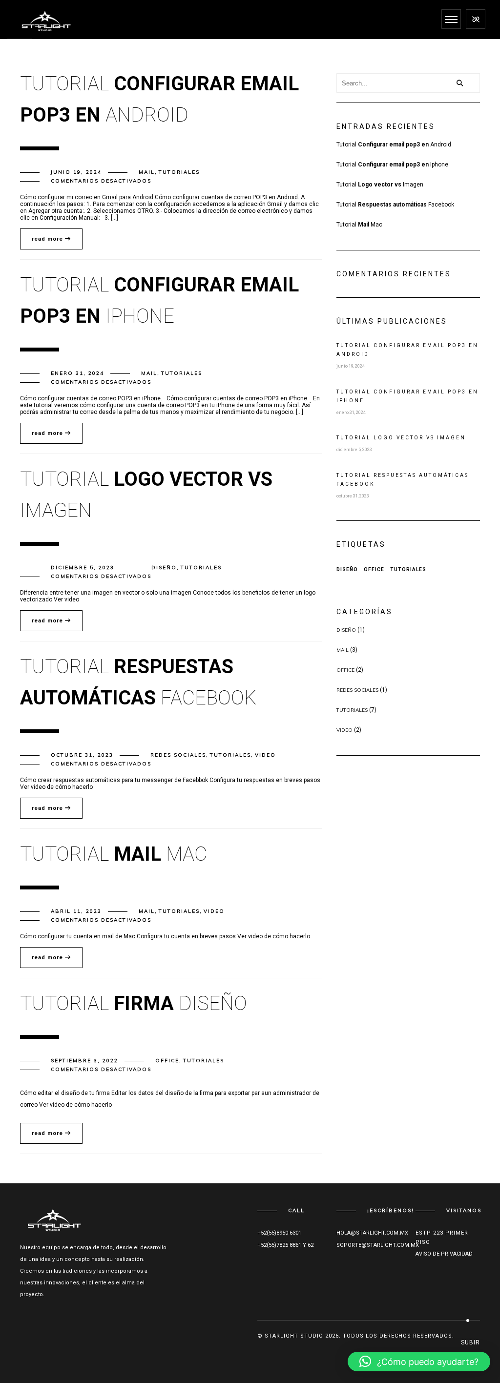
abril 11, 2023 (76, 911)
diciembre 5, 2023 (82, 567)
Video (265, 755)
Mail (147, 172)
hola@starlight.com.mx (372, 1233)
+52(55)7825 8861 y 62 (285, 1245)
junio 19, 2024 (76, 172)
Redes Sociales (178, 755)
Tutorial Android (393, 144)
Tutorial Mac (359, 224)
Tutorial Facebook (395, 204)
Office (167, 1060)
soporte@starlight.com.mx (377, 1245)
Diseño (164, 567)
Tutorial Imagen (379, 184)
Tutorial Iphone (392, 164)
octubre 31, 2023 (82, 755)
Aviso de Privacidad (444, 1254)
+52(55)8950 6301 (279, 1233)
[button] (419, 1361)
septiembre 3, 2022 (84, 1060)
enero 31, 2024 (77, 373)
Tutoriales (179, 172)
